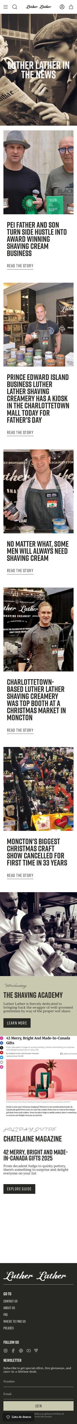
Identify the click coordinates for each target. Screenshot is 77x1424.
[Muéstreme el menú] (5, 7)
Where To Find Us (14, 1321)
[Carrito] (71, 7)
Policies (8, 1328)
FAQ (5, 1314)
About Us (9, 1307)
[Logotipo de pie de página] (35, 1276)
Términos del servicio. (42, 1416)
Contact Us (10, 1301)
